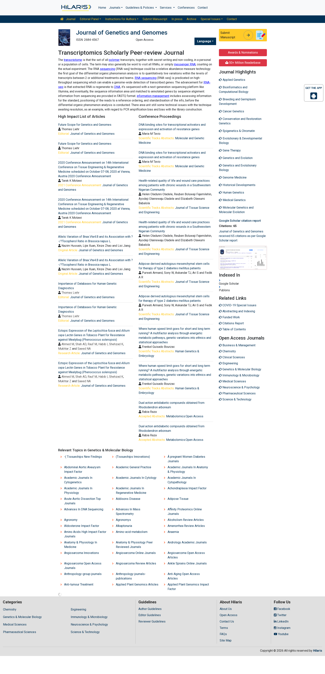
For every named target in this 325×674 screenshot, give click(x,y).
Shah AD (80, 344)
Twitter (281, 615)
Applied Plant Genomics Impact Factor (188, 587)
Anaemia (173, 532)
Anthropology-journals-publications (131, 576)
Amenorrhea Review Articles (186, 526)
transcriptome (73, 60)
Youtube (283, 634)
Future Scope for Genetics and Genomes (84, 124)
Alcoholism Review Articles (186, 520)
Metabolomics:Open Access (184, 416)
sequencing (107, 69)
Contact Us (227, 621)
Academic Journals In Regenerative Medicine (131, 490)
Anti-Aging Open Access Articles (184, 576)
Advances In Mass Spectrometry (128, 512)
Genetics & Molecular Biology (22, 617)
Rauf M (92, 344)
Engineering (78, 609)
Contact (203, 7)
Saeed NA (84, 348)
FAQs (223, 634)
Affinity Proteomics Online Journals (185, 512)
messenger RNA (185, 64)
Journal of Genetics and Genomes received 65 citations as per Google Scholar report (242, 236)
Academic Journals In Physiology (78, 490)
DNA (117, 87)
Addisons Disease (128, 499)
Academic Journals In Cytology (136, 478)
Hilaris (317, 650)
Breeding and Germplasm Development (237, 102)
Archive (191, 19)
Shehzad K (116, 344)
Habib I (103, 344)
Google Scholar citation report (240, 220)
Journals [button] (114, 7)
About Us (226, 609)
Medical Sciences (15, 624)
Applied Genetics (233, 80)
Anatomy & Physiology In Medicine (80, 545)
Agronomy (70, 520)
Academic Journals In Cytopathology (182, 480)
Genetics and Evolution (237, 158)
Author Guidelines (150, 609)
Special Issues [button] (210, 19)
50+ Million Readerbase (244, 62)
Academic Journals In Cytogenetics (78, 480)
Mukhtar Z (64, 348)
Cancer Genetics (233, 111)
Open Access (228, 615)
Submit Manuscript (155, 19)
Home (102, 7)
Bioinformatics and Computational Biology (233, 89)
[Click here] (76, 7)
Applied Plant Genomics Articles (137, 584)
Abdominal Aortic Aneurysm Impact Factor (82, 469)
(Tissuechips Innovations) (133, 456)
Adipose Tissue (178, 499)
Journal (70, 19)
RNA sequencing (145, 78)
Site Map (226, 640)
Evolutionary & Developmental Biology (240, 141)
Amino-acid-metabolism (131, 532)
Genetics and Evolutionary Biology (238, 168)
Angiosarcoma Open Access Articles (186, 555)
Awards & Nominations (243, 52)
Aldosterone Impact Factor (81, 526)
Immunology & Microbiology (89, 617)
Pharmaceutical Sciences (19, 632)
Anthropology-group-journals (83, 574)
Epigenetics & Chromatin (238, 131)
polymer (114, 60)
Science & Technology (85, 632)
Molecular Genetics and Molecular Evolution (236, 210)
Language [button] (204, 41)
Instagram (283, 628)
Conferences (186, 7)
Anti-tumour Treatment (78, 584)
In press (177, 19)
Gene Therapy (231, 150)
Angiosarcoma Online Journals (136, 553)
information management (153, 96)
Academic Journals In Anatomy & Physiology (188, 469)
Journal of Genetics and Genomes (92, 133)
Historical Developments (238, 185)
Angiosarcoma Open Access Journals (82, 566)
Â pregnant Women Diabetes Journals (186, 459)
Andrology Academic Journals (187, 542)
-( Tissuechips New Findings (83, 456)
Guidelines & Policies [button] (140, 7)
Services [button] (166, 7)
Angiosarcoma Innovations (81, 553)
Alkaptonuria (124, 526)
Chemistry (9, 609)
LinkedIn (282, 621)
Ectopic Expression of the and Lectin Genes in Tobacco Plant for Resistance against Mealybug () (94, 335)
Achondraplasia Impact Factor (187, 488)
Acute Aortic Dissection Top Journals (82, 501)
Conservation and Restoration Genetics (240, 121)
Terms (224, 628)
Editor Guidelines (149, 615)
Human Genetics (233, 192)
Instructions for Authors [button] (120, 19)
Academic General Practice (133, 467)
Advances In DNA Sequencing (83, 509)
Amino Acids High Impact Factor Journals (85, 534)
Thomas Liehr (70, 292)
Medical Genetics (234, 200)
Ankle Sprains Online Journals (187, 563)
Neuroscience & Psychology (89, 624)
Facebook (283, 609)
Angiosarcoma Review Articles (136, 563)
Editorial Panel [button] (89, 19)
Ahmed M (68, 344)
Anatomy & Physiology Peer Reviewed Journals (134, 545)
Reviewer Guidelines (152, 621)
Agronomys (123, 520)
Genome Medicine (234, 177)
